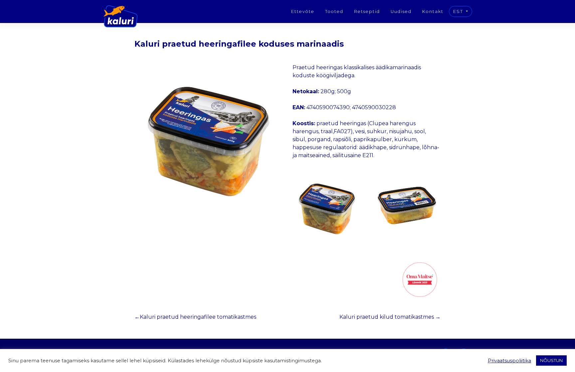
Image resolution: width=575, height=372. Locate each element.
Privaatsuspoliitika (509, 361)
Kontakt (433, 11)
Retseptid (367, 11)
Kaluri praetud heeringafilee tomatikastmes (198, 317)
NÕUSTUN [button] (551, 360)
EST (459, 11)
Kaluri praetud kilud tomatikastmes (386, 317)
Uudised (401, 11)
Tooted (334, 11)
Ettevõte (302, 11)
